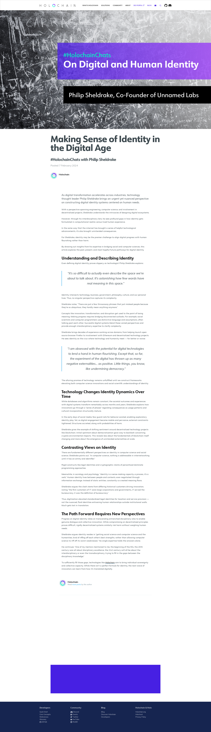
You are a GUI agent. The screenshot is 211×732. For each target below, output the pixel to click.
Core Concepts (45, 714)
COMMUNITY (117, 5)
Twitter (75, 717)
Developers (45, 708)
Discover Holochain (108, 714)
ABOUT (127, 5)
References (44, 717)
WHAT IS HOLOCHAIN (90, 5)
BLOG (149, 5)
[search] (160, 5)
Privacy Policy (140, 717)
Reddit (75, 722)
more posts (76, 584)
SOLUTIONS (105, 5)
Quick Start (44, 712)
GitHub (44, 722)
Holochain (64, 174)
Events (75, 714)
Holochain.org (140, 712)
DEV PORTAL (138, 5)
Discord (76, 712)
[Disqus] (105, 630)
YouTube (75, 719)
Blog (103, 708)
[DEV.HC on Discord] (169, 5)
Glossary (43, 719)
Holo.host (139, 714)
